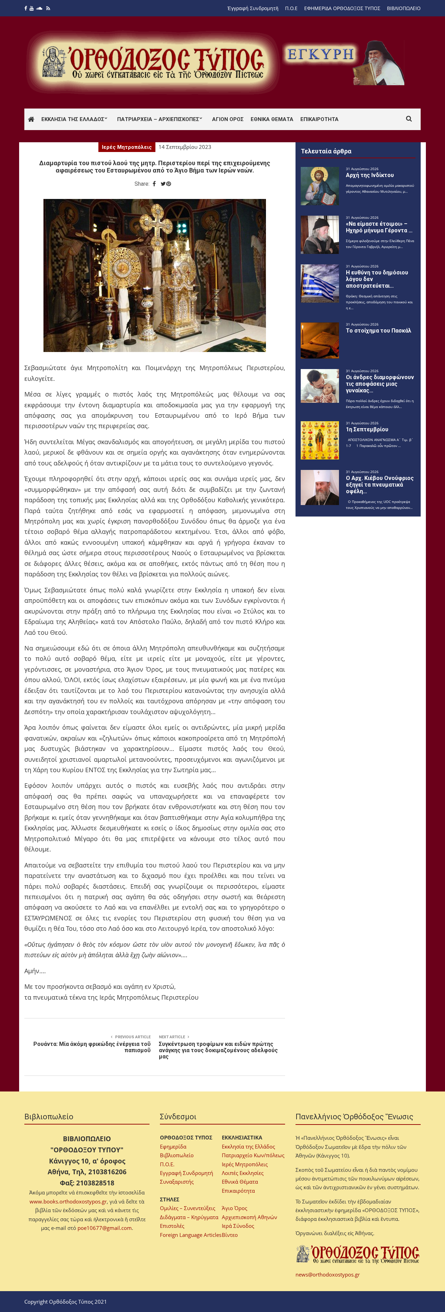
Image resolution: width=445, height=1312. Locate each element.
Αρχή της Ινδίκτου (370, 175)
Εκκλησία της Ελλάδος (72, 119)
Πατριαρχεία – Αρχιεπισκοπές (158, 119)
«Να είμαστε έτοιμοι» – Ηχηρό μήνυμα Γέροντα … (379, 227)
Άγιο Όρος (234, 1208)
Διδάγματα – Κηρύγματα (189, 1217)
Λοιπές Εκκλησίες (243, 1172)
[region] (344, 62)
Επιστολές (172, 1225)
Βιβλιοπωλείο (177, 1155)
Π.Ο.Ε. (167, 1164)
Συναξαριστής (177, 1181)
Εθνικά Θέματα (272, 119)
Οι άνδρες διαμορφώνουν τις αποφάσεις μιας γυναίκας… (380, 384)
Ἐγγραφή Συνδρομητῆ (252, 8)
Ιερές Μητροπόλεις (127, 147)
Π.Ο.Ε (291, 8)
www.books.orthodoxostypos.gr (68, 1201)
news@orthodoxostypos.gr (328, 1274)
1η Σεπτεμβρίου (367, 429)
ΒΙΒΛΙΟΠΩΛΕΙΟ (404, 8)
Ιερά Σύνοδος (238, 1225)
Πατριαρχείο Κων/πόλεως (253, 1155)
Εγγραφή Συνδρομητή (186, 1172)
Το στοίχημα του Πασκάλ (378, 330)
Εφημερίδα (173, 1146)
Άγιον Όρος (228, 119)
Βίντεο (230, 1234)
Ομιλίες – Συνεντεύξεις (187, 1208)
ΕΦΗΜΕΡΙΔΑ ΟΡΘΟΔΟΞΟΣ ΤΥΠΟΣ (342, 8)
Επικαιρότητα (319, 119)
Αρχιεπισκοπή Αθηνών (249, 1217)
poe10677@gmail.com (105, 1227)
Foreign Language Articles (190, 1234)
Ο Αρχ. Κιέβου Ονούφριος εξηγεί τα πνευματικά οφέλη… (380, 485)
